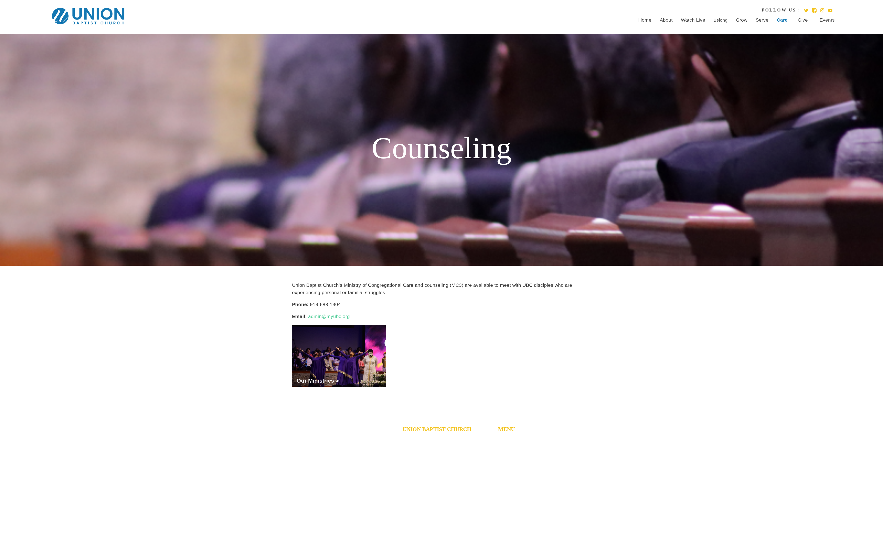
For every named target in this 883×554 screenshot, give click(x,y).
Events (827, 20)
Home (644, 20)
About (666, 20)
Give (803, 20)
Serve (762, 20)
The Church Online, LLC (477, 535)
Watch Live (693, 20)
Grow (741, 20)
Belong (721, 20)
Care (782, 20)
